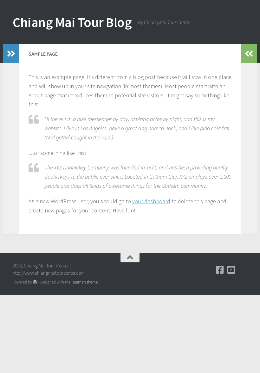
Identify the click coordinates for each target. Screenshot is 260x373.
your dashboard (151, 201)
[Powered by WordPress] (35, 282)
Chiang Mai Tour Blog (72, 22)
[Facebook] (220, 270)
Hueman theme (84, 282)
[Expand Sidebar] (11, 53)
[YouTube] (231, 270)
